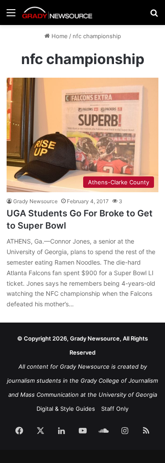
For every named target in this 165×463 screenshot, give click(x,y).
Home (59, 35)
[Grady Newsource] (57, 12)
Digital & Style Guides (66, 408)
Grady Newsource (35, 201)
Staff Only (114, 408)
